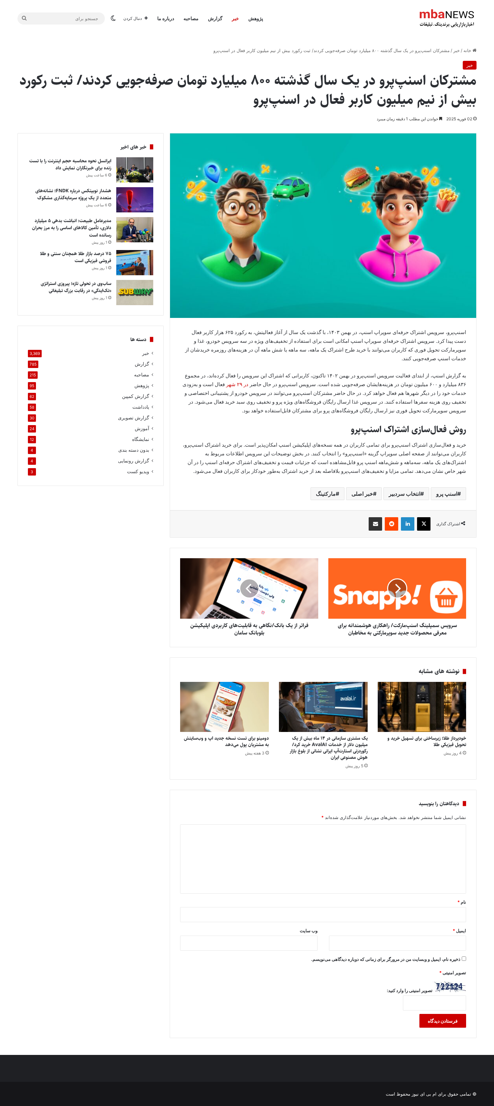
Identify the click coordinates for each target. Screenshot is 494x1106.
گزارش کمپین (135, 396)
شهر (231, 384)
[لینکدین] (407, 524)
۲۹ (240, 384)
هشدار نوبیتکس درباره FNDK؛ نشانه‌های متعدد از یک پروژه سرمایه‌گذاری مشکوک (73, 194)
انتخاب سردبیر (404, 493)
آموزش (142, 428)
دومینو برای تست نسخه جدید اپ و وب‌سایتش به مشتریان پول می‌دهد (226, 741)
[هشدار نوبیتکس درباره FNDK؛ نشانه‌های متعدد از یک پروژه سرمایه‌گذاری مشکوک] (134, 199)
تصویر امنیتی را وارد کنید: (410, 990)
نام (461, 902)
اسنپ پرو (446, 493)
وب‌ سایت (309, 930)
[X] (423, 524)
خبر (235, 18)
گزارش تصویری (133, 417)
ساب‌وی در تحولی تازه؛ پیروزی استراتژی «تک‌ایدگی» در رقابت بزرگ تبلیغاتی (76, 287)
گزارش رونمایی (133, 460)
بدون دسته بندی (133, 450)
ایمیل (459, 930)
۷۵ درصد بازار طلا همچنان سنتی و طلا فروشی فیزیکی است (75, 257)
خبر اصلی (362, 493)
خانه (467, 50)
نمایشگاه (140, 439)
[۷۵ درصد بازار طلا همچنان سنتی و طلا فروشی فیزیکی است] (134, 262)
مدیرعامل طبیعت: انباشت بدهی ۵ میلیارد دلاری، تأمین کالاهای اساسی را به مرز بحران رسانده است (71, 228)
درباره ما (165, 18)
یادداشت (140, 407)
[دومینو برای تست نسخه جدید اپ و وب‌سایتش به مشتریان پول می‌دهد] (224, 707)
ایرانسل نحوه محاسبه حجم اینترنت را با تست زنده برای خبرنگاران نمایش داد (70, 164)
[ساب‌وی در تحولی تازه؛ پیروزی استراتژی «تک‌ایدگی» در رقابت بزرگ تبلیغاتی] (134, 292)
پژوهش (255, 18)
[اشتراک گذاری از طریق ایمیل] (375, 524)
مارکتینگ (326, 493)
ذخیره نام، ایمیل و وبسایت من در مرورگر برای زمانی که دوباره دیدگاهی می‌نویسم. (385, 959)
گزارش (215, 18)
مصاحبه (191, 18)
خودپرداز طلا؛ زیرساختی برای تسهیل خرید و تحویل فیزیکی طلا (426, 741)
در (246, 384)
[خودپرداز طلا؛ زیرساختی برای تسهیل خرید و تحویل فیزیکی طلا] (422, 707)
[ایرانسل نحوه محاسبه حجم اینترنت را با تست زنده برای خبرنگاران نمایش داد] (134, 169)
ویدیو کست (138, 471)
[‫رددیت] (391, 524)
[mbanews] (447, 18)
